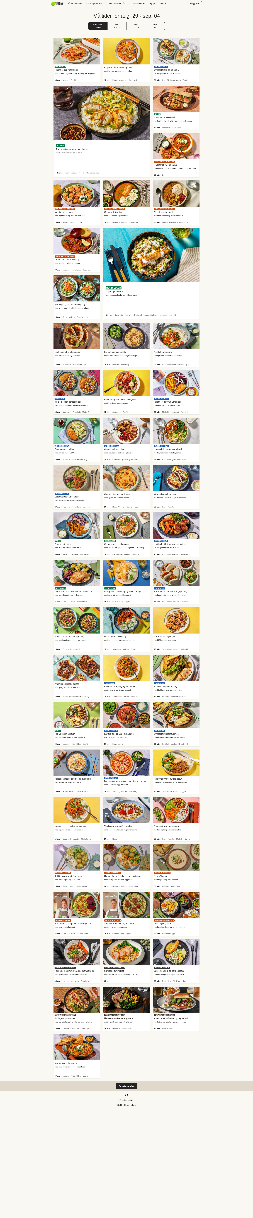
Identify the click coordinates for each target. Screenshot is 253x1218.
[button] (98, 26)
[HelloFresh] (57, 4)
